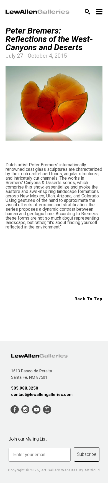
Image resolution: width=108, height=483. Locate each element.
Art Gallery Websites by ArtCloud (70, 470)
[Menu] (99, 11)
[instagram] (25, 409)
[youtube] (36, 409)
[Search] (87, 11)
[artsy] (46, 409)
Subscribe (86, 454)
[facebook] (14, 409)
